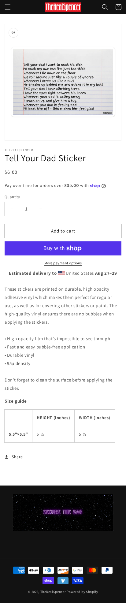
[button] (7, 7)
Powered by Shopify (82, 592)
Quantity (12, 196)
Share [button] (17, 457)
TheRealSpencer (53, 592)
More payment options (63, 263)
